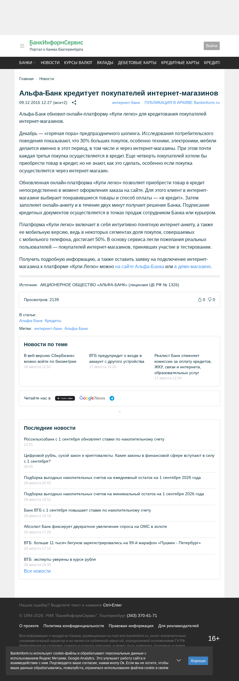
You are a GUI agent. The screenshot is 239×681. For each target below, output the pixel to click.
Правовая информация (131, 625)
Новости (50, 63)
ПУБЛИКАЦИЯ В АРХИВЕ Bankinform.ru (182, 102)
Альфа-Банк (31, 320)
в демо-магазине (192, 266)
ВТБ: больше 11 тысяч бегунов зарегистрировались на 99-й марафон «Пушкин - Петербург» (112, 542)
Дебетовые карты (137, 63)
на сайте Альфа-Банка (139, 266)
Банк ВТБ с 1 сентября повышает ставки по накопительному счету (87, 510)
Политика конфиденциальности (73, 625)
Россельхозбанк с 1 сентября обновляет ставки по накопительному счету (94, 439)
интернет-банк (126, 102)
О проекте (29, 625)
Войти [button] (211, 45)
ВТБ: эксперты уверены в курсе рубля (60, 559)
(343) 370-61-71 (142, 615)
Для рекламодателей (178, 625)
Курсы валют (78, 63)
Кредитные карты (180, 63)
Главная (26, 79)
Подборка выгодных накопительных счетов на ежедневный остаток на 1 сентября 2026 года (112, 477)
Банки (25, 63)
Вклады (105, 63)
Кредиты (213, 63)
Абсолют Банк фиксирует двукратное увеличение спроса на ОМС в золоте (95, 526)
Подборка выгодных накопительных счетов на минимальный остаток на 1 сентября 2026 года (114, 493)
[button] (22, 46)
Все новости (37, 571)
